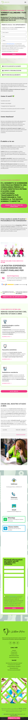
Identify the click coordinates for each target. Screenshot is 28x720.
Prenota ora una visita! (20, 434)
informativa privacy (10, 43)
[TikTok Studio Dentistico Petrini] (17, 642)
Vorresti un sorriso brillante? (14, 670)
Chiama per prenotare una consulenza (14, 205)
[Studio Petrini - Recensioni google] (14, 284)
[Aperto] (25, 2)
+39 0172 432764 (14, 499)
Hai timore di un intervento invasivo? (14, 663)
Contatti (14, 650)
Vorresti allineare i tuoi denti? (14, 666)
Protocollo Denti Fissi (14, 657)
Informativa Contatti (14, 655)
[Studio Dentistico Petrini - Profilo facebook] (14, 642)
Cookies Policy (14, 653)
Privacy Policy (14, 652)
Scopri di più (6, 336)
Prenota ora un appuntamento (14, 296)
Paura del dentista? (14, 668)
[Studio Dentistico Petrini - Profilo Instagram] (10, 642)
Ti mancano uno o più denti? (14, 664)
